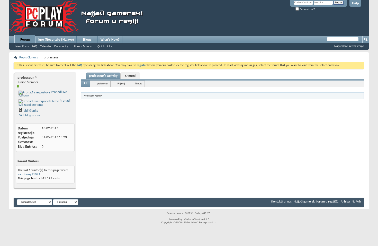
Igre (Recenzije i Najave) (56, 39)
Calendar (45, 46)
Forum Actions (83, 46)
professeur (102, 84)
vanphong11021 (29, 174)
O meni (130, 76)
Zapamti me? (307, 9)
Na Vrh (356, 201)
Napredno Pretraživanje (349, 46)
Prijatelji (121, 84)
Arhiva (345, 201)
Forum (25, 39)
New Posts (22, 46)
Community (61, 46)
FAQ (34, 46)
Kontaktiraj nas (281, 201)
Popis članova (28, 57)
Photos (138, 84)
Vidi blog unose (29, 115)
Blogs (87, 39)
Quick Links (104, 46)
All (85, 83)
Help (355, 3)
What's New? (110, 39)
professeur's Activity (103, 76)
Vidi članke (30, 110)
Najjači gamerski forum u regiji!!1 (316, 201)
